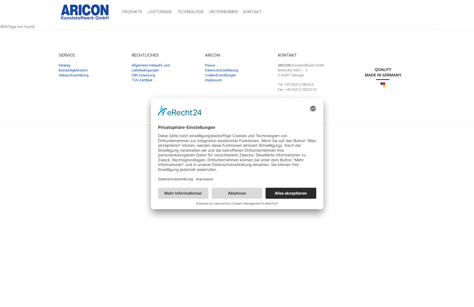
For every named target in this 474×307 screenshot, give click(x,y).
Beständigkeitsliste (73, 70)
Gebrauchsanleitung (74, 75)
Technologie (190, 11)
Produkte (132, 11)
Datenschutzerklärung (221, 70)
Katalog (64, 65)
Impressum (213, 80)
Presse (210, 65)
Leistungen (159, 11)
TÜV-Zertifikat (142, 80)
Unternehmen (223, 11)
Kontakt (252, 11)
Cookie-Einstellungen (220, 75)
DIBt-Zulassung (143, 75)
